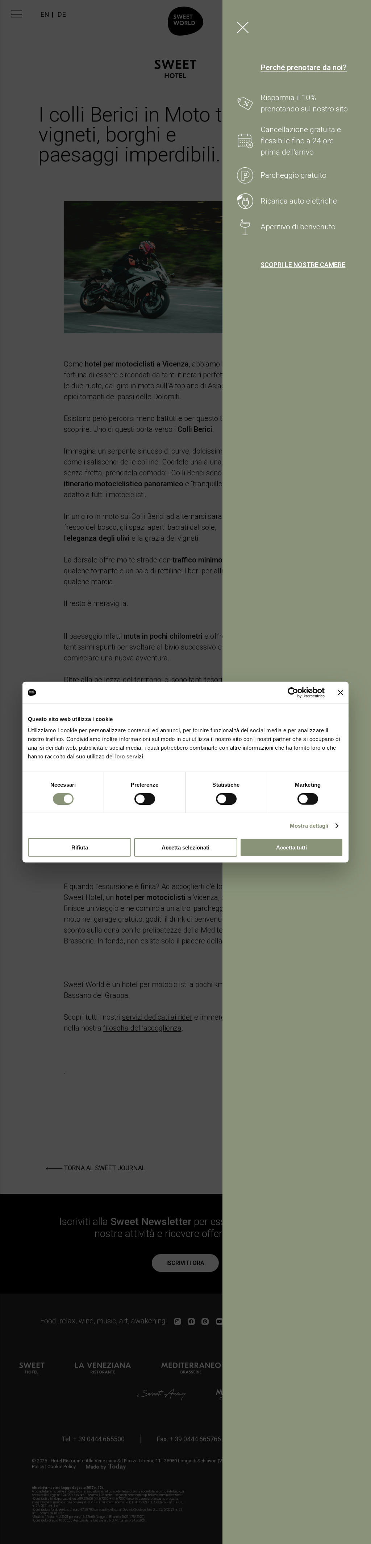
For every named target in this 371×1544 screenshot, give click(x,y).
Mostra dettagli (309, 825)
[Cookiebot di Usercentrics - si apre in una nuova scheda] (293, 692)
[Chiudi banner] (340, 692)
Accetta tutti (291, 847)
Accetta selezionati (185, 847)
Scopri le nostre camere (302, 265)
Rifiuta (79, 847)
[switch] (144, 798)
